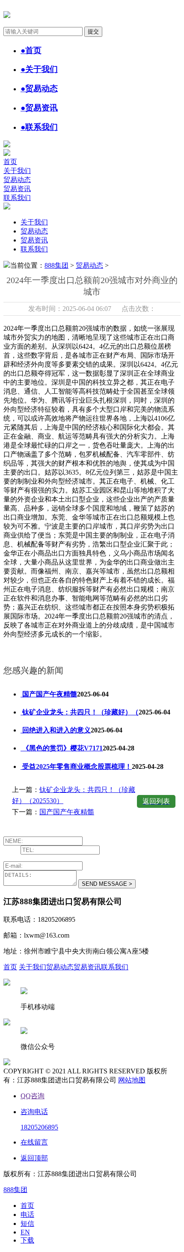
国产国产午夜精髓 (49, 694)
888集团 (56, 265)
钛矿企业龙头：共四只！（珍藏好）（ (80, 712)
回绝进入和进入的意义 (56, 730)
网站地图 (131, 1080)
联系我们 (17, 197)
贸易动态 (17, 179)
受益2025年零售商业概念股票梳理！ (76, 766)
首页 (10, 161)
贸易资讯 (17, 188)
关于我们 (17, 170)
